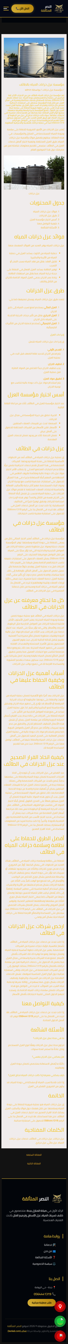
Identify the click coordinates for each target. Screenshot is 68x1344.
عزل (18, 137)
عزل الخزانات (52, 129)
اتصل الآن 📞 (22, 8)
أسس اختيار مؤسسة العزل (43, 219)
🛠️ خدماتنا (50, 1244)
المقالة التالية (34, 1163)
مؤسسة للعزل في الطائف (40, 403)
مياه (21, 703)
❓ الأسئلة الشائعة (45, 1257)
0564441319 (14, 509)
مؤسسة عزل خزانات (52, 89)
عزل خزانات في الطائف (43, 538)
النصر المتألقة (14, 1326)
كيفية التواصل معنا (47, 223)
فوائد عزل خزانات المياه (45, 211)
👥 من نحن (50, 1251)
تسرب (26, 307)
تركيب (46, 892)
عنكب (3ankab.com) (17, 1331)
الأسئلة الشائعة (49, 227)
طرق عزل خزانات (49, 299)
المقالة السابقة (34, 1155)
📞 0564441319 (45, 1294)
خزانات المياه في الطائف (47, 615)
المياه (54, 133)
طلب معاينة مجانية (41, 1302)
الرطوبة (12, 623)
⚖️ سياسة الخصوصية (44, 1263)
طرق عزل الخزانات (48, 215)
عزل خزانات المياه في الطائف (39, 457)
